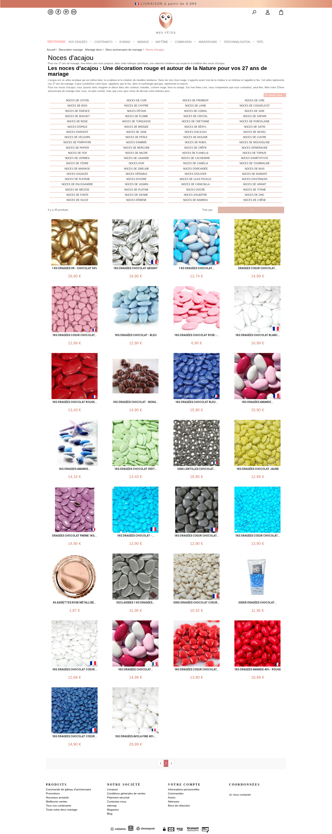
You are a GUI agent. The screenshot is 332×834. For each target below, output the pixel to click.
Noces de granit (254, 184)
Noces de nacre (136, 153)
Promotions (53, 793)
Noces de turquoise (136, 121)
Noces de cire (255, 100)
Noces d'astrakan (254, 179)
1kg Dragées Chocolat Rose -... (196, 334)
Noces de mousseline (254, 142)
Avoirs (171, 797)
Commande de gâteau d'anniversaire (68, 789)
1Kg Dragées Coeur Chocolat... (196, 535)
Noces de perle (136, 137)
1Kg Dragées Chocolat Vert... (135, 468)
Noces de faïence (77, 111)
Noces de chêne (254, 200)
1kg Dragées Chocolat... (135, 668)
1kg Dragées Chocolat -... (135, 535)
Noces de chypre (136, 105)
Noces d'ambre (136, 142)
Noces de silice (77, 200)
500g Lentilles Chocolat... (196, 468)
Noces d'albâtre (195, 195)
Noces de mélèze (77, 189)
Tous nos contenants (58, 805)
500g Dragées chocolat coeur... (196, 602)
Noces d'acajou (196, 132)
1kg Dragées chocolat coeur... (74, 668)
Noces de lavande (136, 158)
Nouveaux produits (57, 797)
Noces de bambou (195, 200)
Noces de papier (77, 147)
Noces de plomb (136, 116)
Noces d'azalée (77, 174)
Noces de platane (77, 179)
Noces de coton (77, 100)
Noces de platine (136, 189)
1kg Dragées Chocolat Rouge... (74, 401)
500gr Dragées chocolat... (257, 602)
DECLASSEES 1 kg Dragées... (135, 602)
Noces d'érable (136, 174)
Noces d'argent (77, 132)
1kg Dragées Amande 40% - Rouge (257, 668)
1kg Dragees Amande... (74, 468)
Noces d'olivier (195, 174)
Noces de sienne (136, 195)
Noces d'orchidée (195, 168)
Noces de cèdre (77, 163)
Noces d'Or (136, 163)
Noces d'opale (77, 127)
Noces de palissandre (77, 184)
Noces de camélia (195, 163)
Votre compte (184, 784)
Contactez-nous (116, 801)
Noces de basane (195, 137)
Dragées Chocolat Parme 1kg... (74, 535)
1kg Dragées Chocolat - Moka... (135, 401)
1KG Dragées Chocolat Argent (135, 267)
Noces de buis (255, 168)
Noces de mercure (136, 147)
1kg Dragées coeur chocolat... (74, 334)
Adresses (173, 801)
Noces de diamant (254, 174)
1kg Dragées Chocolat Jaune (257, 468)
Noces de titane (254, 189)
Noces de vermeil (77, 158)
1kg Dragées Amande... (257, 401)
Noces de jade (136, 132)
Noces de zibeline (136, 168)
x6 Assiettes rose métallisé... (74, 602)
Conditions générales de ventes (126, 793)
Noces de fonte (77, 195)
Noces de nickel (254, 132)
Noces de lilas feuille (195, 179)
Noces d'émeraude (255, 147)
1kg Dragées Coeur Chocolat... (257, 535)
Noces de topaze (254, 153)
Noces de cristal (195, 116)
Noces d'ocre (195, 189)
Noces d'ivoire (136, 179)
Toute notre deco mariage (61, 809)
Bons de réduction (179, 805)
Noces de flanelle (195, 153)
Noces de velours (77, 137)
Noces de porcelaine (255, 121)
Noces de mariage (77, 168)
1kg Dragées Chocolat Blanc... (257, 334)
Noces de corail (195, 111)
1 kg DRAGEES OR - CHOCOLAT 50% (74, 267)
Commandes (175, 793)
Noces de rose (77, 121)
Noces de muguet (77, 116)
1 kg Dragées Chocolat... (196, 267)
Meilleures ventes (56, 801)
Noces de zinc (254, 195)
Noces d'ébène (136, 200)
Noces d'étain (136, 111)
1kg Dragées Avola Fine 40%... (135, 735)
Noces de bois (77, 105)
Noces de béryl (195, 127)
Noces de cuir (136, 100)
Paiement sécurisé (118, 797)
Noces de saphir (254, 116)
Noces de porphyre (77, 142)
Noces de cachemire (195, 158)
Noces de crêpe (195, 147)
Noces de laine (195, 105)
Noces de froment (196, 100)
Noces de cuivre (254, 137)
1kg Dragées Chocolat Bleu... (196, 401)
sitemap (112, 805)
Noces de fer (77, 153)
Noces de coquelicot (255, 105)
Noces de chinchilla (195, 184)
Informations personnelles (183, 789)
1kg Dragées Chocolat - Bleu (136, 334)
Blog (109, 813)
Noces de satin (254, 127)
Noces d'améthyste (254, 158)
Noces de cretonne (195, 121)
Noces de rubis (195, 142)
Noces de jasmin (136, 184)
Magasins (113, 809)
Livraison (112, 789)
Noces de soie (255, 111)
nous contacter (242, 794)
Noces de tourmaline (255, 163)
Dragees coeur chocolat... (257, 267)
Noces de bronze (136, 127)
